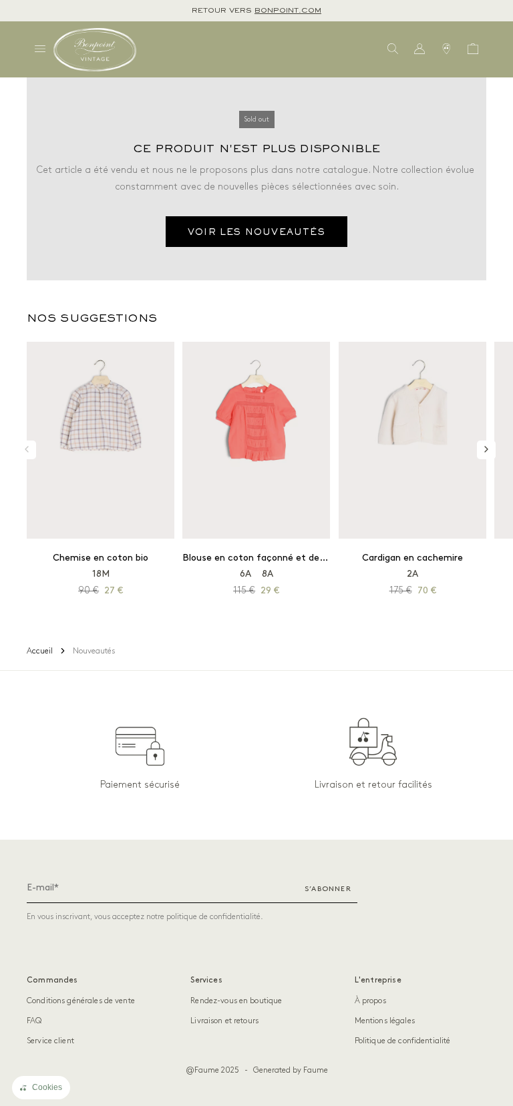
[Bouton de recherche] (392, 49)
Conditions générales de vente (81, 1001)
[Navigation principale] (40, 49)
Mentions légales (385, 1021)
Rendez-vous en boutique (236, 1001)
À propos (370, 1001)
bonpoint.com (287, 10)
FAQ (34, 1021)
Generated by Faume (290, 1070)
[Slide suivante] (486, 450)
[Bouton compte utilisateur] (419, 49)
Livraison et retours (224, 1021)
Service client (50, 1041)
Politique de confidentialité (403, 1041)
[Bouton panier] (473, 49)
